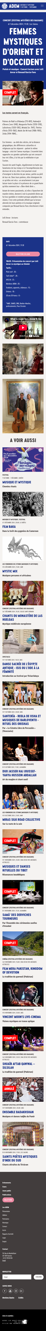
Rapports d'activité (7, 1234)
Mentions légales (8, 1298)
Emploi (4, 1241)
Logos (4, 1238)
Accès (4, 1230)
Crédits (20, 1298)
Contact (4, 1226)
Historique (5, 1223)
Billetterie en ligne (23, 254)
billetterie (8, 1200)
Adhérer (4, 1215)
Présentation (6, 1211)
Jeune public (6, 1191)
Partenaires (5, 1219)
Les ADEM (5, 1207)
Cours (4, 1187)
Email (4, 1260)
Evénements (6, 1183)
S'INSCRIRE (39, 1277)
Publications (6, 1195)
